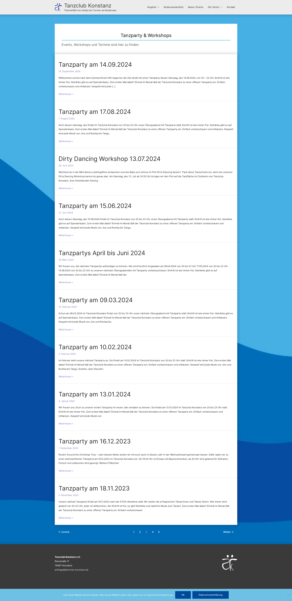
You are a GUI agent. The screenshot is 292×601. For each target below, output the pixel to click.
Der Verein (213, 7)
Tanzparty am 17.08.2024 (95, 111)
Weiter (228, 532)
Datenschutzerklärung (210, 594)
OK (183, 594)
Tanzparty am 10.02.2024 (95, 347)
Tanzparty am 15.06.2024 (95, 205)
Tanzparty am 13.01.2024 (95, 394)
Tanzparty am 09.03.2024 (96, 300)
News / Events (195, 7)
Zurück (64, 532)
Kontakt (231, 7)
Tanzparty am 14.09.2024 (95, 64)
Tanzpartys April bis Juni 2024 (102, 253)
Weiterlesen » (66, 93)
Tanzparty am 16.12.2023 (95, 441)
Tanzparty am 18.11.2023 (94, 488)
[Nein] (288, 594)
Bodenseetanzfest (173, 7)
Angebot (151, 7)
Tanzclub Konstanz (87, 5)
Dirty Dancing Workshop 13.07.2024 (110, 158)
